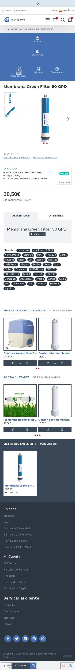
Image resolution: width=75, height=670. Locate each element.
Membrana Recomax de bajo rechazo (30, 419)
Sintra (47, 264)
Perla (40, 255)
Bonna (63, 255)
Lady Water (11, 264)
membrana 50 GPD (43, 250)
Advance (9, 259)
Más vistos (48, 444)
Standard (28, 255)
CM (30, 259)
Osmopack (10, 279)
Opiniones (55, 215)
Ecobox (40, 259)
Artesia (40, 279)
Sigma (62, 279)
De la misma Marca (47, 377)
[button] (22, 118)
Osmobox (21, 269)
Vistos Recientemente (19, 444)
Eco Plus (52, 259)
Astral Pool (18, 283)
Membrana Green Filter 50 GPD (20, 485)
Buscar (14, 28)
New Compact (12, 255)
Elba (31, 283)
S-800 (26, 274)
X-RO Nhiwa (36, 269)
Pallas (8, 269)
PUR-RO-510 (12, 274)
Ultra (56, 264)
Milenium (54, 283)
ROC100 (51, 255)
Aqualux (9, 288)
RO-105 (38, 274)
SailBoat (41, 283)
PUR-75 (51, 269)
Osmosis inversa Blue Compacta (46, 353)
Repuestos (23, 250)
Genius (51, 279)
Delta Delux (26, 279)
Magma (25, 264)
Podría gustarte (16, 377)
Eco (7, 283)
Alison (21, 259)
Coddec (67, 656)
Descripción (21, 215)
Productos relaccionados (24, 310)
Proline (36, 264)
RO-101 (51, 274)
